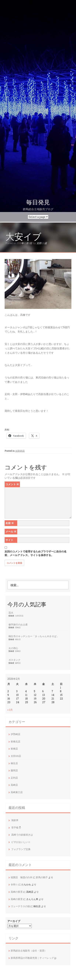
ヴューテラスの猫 (20, 906)
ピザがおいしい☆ (20, 842)
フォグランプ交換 (20, 849)
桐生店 (18, 639)
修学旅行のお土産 (18, 624)
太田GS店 (42, 243)
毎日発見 (38, 202)
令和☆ (14, 884)
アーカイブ (13, 921)
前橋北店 (15, 741)
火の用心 (13, 648)
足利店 (14, 777)
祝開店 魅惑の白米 (21, 877)
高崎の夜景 (17, 891)
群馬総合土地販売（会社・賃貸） (29, 950)
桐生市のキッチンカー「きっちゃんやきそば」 (33, 636)
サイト (9, 540)
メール (11, 531)
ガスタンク (14, 659)
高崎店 (18, 627)
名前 (10, 523)
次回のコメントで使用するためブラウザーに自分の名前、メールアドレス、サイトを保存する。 (36, 553)
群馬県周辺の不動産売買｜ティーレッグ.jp (33, 958)
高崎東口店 (17, 792)
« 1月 (10, 709)
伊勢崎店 (15, 734)
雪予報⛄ (16, 827)
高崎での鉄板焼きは (22, 834)
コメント (12, 484)
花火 (10, 612)
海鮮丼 (14, 820)
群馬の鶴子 (42, 877)
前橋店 (18, 651)
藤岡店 (18, 663)
